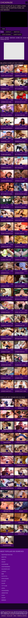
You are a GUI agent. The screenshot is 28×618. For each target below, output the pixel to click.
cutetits (4, 576)
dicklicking (5, 578)
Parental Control (22, 615)
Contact (3, 615)
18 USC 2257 (10, 615)
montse (3, 557)
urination (4, 593)
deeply (3, 559)
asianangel (5, 590)
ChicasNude (6, 2)
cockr (3, 597)
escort (3, 581)
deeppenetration (6, 554)
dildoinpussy (5, 569)
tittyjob (4, 585)
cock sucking (6, 34)
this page (12, 614)
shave (3, 562)
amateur (16, 32)
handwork (4, 564)
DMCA (15, 615)
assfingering (5, 566)
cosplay (8, 32)
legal (3, 588)
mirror (3, 600)
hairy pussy (17, 34)
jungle (3, 571)
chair (3, 583)
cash (3, 595)
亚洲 (2, 574)
